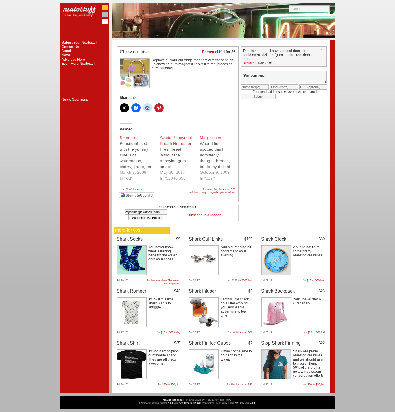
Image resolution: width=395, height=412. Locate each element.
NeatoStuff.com (172, 399)
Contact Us (70, 47)
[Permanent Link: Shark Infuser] (204, 326)
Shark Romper (131, 291)
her (215, 189)
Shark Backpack (278, 291)
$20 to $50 (313, 280)
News (66, 55)
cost (209, 189)
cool (190, 192)
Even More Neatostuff (78, 64)
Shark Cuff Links (206, 239)
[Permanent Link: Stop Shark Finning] (277, 378)
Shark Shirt (128, 343)
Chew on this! (134, 51)
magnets (213, 192)
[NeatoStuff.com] (84, 39)
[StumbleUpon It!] (137, 197)
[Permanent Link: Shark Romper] (132, 326)
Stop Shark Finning (281, 343)
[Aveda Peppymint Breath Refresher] (180, 158)
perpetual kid (227, 192)
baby (177, 332)
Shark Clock (273, 239)
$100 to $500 (239, 280)
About (66, 51)
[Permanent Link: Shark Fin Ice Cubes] (204, 378)
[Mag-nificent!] (220, 158)
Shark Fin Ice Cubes (210, 343)
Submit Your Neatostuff (79, 42)
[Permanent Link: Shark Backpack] (277, 326)
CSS (252, 402)
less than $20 (227, 189)
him (250, 280)
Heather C (250, 63)
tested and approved (172, 282)
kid (323, 332)
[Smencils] (140, 158)
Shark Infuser (202, 291)
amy (139, 189)
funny (203, 192)
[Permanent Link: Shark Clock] (277, 274)
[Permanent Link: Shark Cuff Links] (204, 274)
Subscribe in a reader (204, 215)
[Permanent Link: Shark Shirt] (132, 378)
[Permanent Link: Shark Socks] (132, 274)
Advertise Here (73, 60)
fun (196, 192)
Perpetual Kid (213, 52)
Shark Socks (130, 239)
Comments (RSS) (190, 402)
